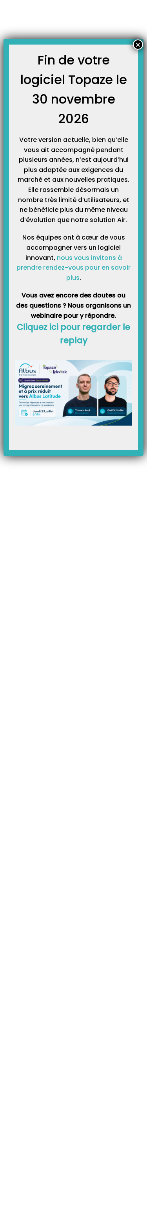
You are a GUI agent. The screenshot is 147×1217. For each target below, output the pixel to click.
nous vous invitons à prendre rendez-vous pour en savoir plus (73, 267)
